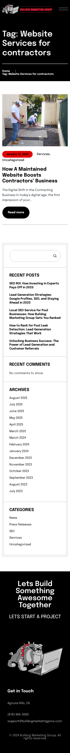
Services (15, 537)
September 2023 (21, 477)
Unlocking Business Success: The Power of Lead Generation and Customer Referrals (34, 344)
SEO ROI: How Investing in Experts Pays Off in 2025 (34, 285)
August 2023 (18, 484)
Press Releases (20, 524)
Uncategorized (20, 544)
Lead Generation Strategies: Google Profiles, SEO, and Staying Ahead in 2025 (34, 298)
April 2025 (16, 424)
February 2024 (19, 444)
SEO (12, 531)
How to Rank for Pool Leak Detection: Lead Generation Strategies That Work (30, 329)
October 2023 (19, 471)
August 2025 (18, 398)
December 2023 (20, 458)
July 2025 (16, 404)
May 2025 (16, 417)
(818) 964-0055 (18, 714)
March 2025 (17, 431)
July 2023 (16, 491)
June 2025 (16, 411)
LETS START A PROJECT (35, 616)
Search (55, 256)
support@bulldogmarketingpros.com (34, 721)
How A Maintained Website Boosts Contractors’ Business (29, 175)
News (13, 517)
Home (6, 71)
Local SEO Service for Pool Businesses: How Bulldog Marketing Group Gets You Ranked (35, 314)
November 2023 (20, 464)
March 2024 (17, 437)
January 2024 (19, 451)
